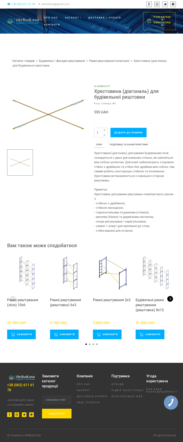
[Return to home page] (23, 21)
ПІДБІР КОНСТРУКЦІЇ (128, 390)
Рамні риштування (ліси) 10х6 (22, 302)
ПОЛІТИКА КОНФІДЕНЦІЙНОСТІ (161, 390)
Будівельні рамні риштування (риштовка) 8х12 (150, 305)
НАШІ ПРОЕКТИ (88, 402)
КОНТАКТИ (52, 24)
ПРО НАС (51, 17)
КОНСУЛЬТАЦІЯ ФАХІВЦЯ (128, 396)
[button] (149, 4)
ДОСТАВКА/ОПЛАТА (92, 396)
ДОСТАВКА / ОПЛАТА (104, 17)
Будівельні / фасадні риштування (62, 61)
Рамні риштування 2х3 (111, 300)
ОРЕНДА (118, 384)
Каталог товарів (24, 61)
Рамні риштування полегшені (109, 61)
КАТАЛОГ (84, 390)
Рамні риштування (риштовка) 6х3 (65, 302)
